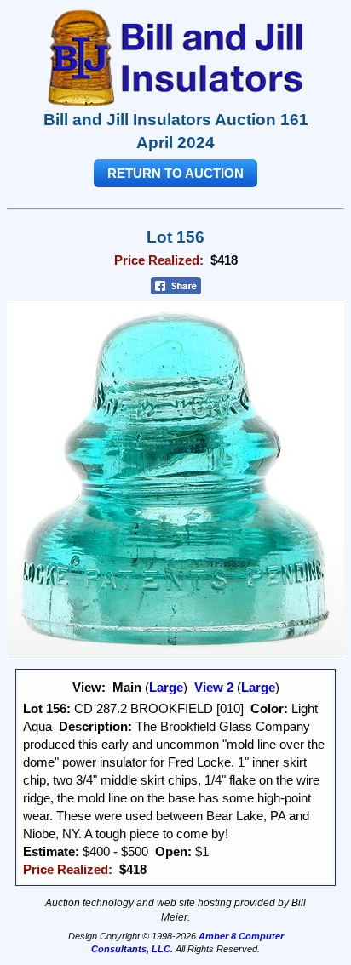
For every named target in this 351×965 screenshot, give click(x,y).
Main (126, 687)
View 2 (213, 687)
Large (166, 687)
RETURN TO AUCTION (175, 173)
